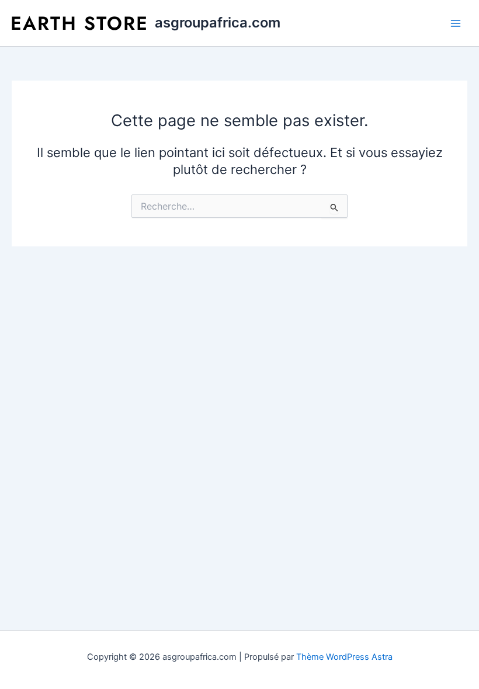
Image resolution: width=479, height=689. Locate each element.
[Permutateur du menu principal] (455, 22)
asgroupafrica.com (217, 22)
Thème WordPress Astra (344, 657)
